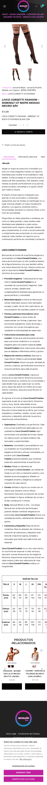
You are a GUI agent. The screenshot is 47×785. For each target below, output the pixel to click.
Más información (25, 759)
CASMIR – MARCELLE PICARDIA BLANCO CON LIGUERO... (35, 673)
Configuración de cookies (23, 766)
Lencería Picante (12, 17)
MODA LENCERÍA (17, 14)
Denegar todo (23, 773)
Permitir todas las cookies (23, 779)
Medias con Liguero (33, 17)
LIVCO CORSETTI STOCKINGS (21, 94)
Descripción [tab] (9, 157)
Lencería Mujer (35, 14)
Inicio (5, 14)
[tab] (9, 156)
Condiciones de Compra (28, 734)
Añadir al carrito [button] (11, 686)
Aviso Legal (11, 734)
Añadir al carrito (25, 132)
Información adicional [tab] (27, 157)
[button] (5, 46)
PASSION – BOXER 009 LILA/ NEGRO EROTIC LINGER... (12, 674)
